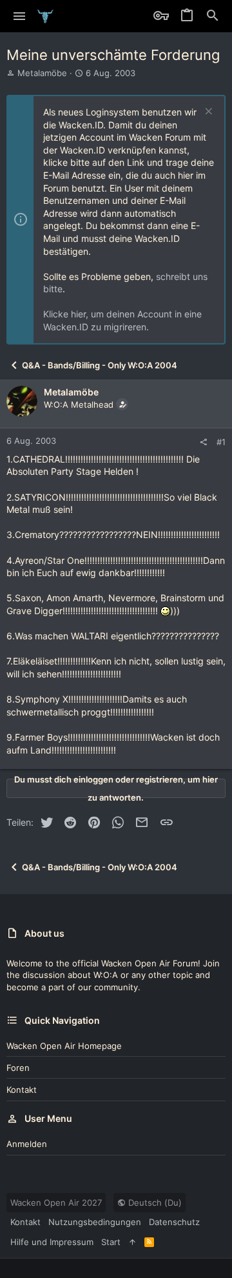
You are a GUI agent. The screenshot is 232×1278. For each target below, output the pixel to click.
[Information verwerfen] (207, 112)
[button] (19, 16)
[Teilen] (203, 442)
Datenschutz (174, 1222)
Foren (18, 1068)
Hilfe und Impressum (51, 1242)
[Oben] (132, 1242)
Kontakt (21, 1089)
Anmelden (26, 1144)
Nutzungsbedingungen (94, 1222)
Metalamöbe (42, 73)
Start (111, 1242)
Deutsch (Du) (154, 1202)
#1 (221, 442)
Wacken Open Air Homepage (64, 1046)
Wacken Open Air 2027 (56, 1202)
